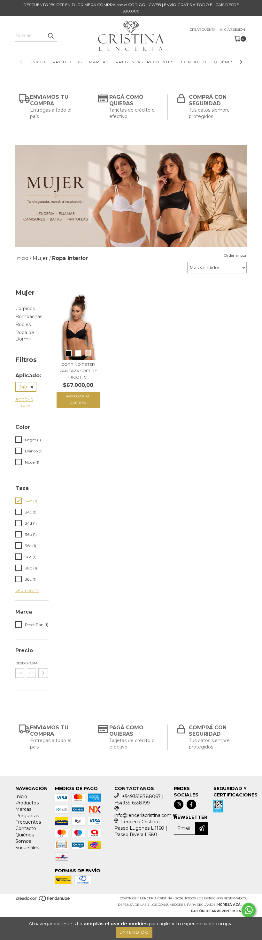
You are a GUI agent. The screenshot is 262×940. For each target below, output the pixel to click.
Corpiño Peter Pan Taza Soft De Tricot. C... (78, 371)
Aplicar (43, 673)
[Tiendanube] (43, 900)
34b (23, 387)
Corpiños (25, 308)
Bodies (23, 324)
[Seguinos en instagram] (178, 804)
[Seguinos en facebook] (191, 804)
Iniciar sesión (232, 29)
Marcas (98, 61)
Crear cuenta (202, 29)
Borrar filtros (24, 402)
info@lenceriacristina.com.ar (145, 815)
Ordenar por (235, 255)
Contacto (193, 61)
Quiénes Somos (232, 61)
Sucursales (27, 847)
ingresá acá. (229, 905)
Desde (19, 663)
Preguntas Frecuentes (144, 61)
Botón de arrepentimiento (219, 911)
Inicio (38, 61)
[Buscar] (50, 36)
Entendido (134, 932)
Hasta (31, 663)
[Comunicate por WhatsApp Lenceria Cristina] (249, 910)
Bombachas (28, 316)
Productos (67, 61)
